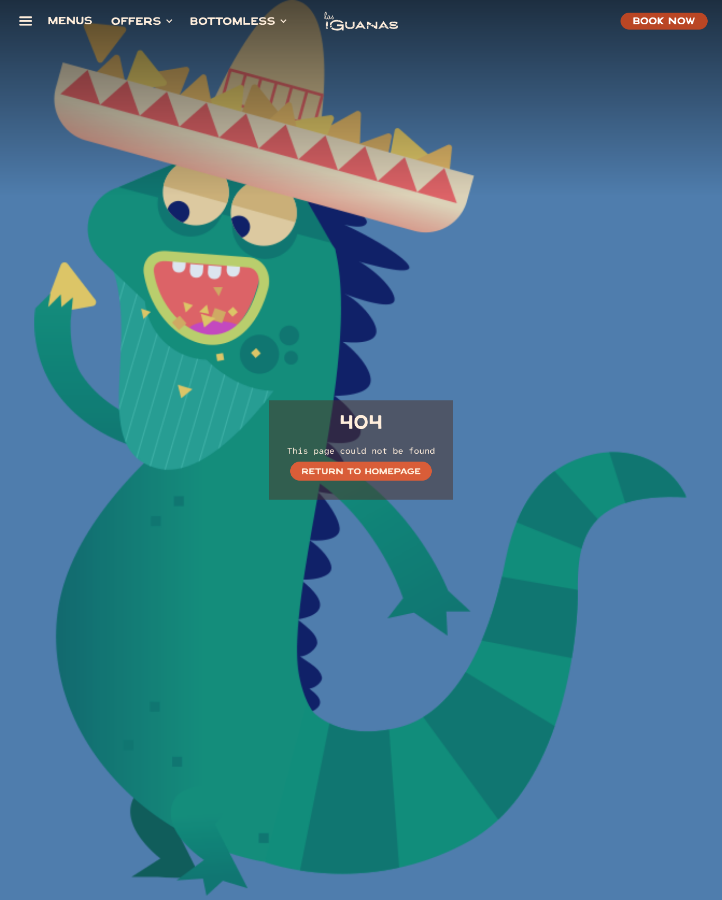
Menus (70, 22)
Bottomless (232, 22)
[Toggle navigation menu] (25, 21)
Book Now (664, 22)
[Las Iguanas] (361, 21)
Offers (136, 22)
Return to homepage (361, 472)
